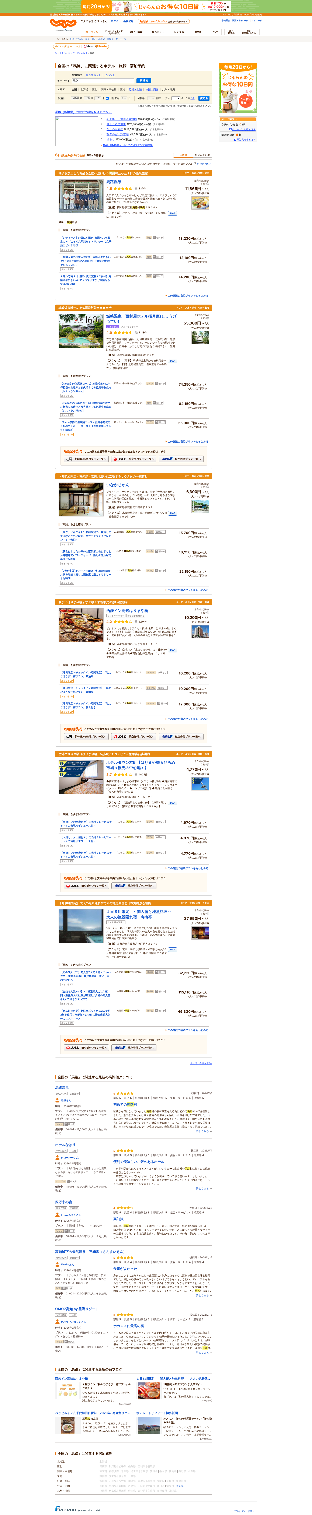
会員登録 (128, 21)
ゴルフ (215, 32)
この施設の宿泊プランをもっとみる (188, 295)
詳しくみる (202, 1131)
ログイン (116, 21)
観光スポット (93, 75)
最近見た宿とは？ (246, 139)
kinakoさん (67, 1264)
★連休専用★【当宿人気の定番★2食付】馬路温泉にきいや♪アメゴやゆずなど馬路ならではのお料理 (85, 280)
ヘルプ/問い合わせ (253, 14)
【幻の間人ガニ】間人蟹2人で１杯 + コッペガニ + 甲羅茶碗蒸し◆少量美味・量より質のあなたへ (85, 976)
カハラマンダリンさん (73, 1321)
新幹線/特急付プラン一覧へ (90, 458)
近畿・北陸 (135, 89)
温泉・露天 (90, 39)
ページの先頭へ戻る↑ (201, 1063)
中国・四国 (152, 89)
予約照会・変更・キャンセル (235, 20)
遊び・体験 (136, 32)
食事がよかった (125, 1268)
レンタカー (180, 32)
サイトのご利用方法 (232, 14)
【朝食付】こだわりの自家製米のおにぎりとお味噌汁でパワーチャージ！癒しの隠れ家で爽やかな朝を (85, 555)
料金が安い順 (202, 155)
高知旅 (118, 1219)
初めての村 (125, 1104)
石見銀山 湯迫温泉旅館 (122, 119)
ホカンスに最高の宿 (128, 1326)
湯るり (111, 139)
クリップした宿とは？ (244, 129)
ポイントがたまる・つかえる (69, 46)
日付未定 (114, 98)
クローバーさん (70, 1157)
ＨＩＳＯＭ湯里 (116, 124)
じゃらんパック (114, 32)
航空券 (198, 32)
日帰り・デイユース (116, 39)
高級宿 (101, 39)
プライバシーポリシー (245, 1511)
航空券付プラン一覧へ (141, 458)
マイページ (257, 20)
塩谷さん (66, 1100)
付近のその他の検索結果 (128, 145)
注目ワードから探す (77, 53)
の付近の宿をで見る (83, 112)
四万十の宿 (63, 1202)
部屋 (158, 98)
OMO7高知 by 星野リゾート (77, 1309)
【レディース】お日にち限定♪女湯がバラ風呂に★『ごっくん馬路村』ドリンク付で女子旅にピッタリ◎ (85, 241)
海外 (231, 32)
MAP (172, 213)
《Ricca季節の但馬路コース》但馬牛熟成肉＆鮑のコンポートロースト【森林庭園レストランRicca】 (85, 426)
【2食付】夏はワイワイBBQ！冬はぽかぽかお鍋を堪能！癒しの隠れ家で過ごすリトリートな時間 (85, 574)
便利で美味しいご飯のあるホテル (138, 1162)
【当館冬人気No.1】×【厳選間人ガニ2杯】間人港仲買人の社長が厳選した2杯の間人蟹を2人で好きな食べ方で (85, 995)
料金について (204, 163)
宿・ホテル (60, 53)
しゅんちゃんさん (71, 1214)
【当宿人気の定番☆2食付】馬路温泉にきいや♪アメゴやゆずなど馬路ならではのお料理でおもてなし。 (85, 260)
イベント (110, 75)
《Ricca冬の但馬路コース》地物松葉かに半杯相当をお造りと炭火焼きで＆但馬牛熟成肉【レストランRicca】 (85, 387)
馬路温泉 (62, 1087)
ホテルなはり (65, 1145)
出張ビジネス (76, 39)
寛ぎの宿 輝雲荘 (118, 134)
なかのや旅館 (115, 129)
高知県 (180, 1485)
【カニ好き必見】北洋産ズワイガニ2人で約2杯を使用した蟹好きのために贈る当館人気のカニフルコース (85, 1014)
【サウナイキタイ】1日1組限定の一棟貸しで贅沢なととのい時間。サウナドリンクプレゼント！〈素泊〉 (85, 535)
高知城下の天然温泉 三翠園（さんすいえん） (90, 1251)
